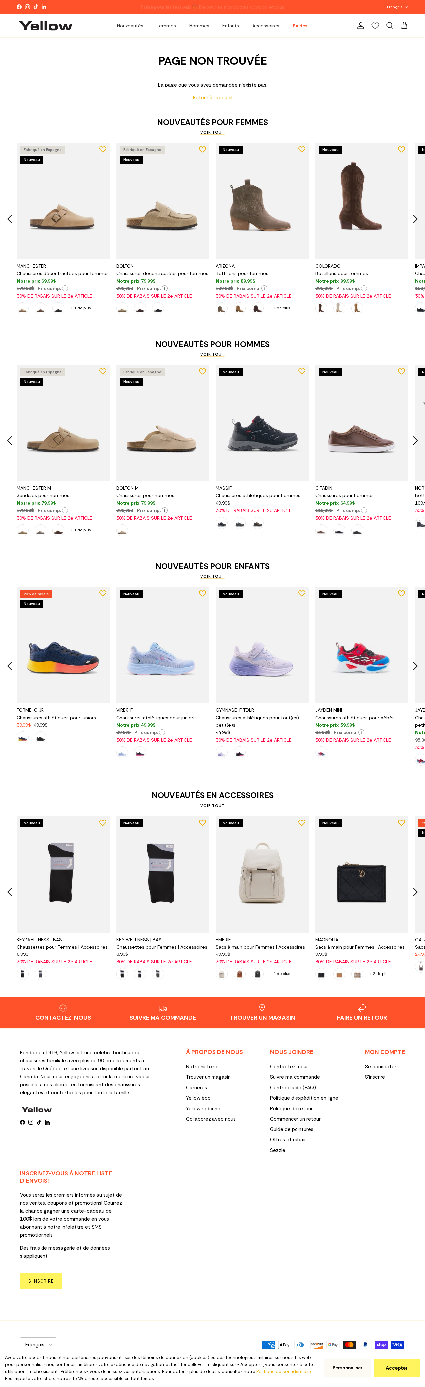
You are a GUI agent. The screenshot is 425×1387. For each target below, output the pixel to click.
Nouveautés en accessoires (213, 795)
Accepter (397, 1368)
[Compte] (359, 26)
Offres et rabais (288, 1139)
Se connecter (380, 1066)
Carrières (196, 1087)
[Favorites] (375, 25)
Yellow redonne (203, 1108)
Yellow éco (198, 1098)
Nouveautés (130, 26)
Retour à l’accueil (212, 97)
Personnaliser (348, 1368)
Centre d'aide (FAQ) (293, 1087)
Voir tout (212, 132)
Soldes (300, 26)
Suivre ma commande (295, 1077)
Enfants (230, 26)
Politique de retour (291, 1108)
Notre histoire (201, 1066)
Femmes (166, 26)
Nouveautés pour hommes (212, 344)
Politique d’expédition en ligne (304, 1098)
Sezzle (277, 1150)
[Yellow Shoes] (46, 26)
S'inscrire (375, 1077)
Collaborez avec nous (211, 1119)
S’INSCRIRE (41, 1281)
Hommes (199, 26)
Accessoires (265, 26)
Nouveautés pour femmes (212, 122)
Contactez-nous (289, 1066)
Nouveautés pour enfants (212, 566)
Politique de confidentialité (284, 1371)
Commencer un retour (295, 1119)
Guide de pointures (291, 1129)
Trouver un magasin (208, 1077)
